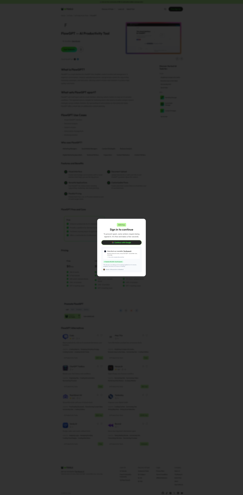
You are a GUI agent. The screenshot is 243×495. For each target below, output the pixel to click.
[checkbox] (105, 251)
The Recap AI (127, 251)
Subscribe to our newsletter (119, 251)
